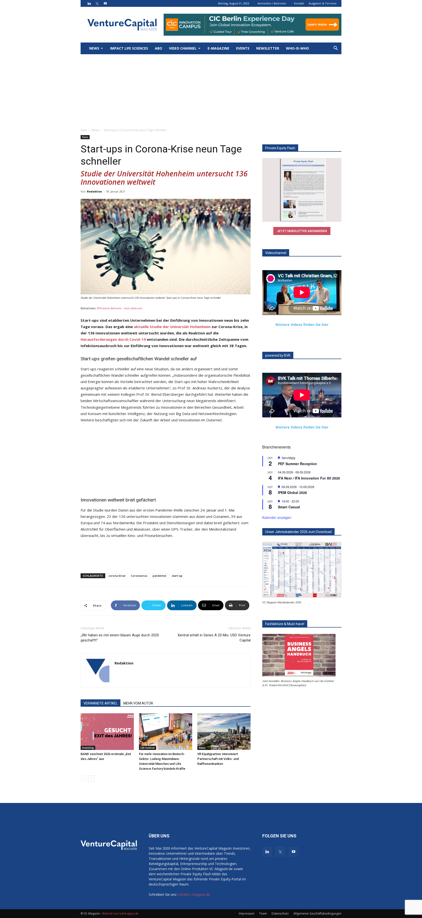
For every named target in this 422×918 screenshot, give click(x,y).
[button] (335, 48)
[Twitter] (97, 3)
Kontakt (299, 3)
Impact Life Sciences (129, 48)
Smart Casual (289, 506)
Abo (158, 48)
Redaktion (94, 191)
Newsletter (267, 48)
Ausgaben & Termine (323, 3)
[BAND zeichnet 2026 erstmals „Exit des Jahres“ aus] (107, 731)
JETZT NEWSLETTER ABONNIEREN (302, 231)
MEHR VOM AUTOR (138, 703)
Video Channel (183, 48)
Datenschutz (280, 913)
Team (263, 913)
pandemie (159, 575)
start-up (177, 575)
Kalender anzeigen (276, 517)
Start (84, 130)
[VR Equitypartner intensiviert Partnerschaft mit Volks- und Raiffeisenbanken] (224, 731)
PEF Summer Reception (297, 463)
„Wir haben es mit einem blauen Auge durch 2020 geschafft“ (120, 637)
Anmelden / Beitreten (272, 3)
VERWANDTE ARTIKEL (100, 703)
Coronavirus (139, 575)
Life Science (147, 747)
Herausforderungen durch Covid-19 (113, 339)
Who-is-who (297, 48)
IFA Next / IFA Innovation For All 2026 (309, 478)
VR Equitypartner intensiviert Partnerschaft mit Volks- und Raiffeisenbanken (218, 759)
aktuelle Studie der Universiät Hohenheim (172, 326)
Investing (88, 747)
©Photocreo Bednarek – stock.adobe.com (119, 308)
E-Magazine (218, 48)
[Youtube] (105, 3)
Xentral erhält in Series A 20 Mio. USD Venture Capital (214, 637)
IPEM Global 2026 (292, 492)
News (94, 48)
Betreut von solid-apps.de (120, 913)
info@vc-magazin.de (194, 894)
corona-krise (117, 575)
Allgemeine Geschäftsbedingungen (317, 913)
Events (242, 48)
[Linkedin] (89, 3)
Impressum (246, 913)
